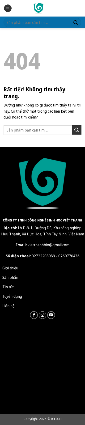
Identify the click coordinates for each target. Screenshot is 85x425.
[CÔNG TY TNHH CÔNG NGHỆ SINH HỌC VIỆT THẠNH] (38, 8)
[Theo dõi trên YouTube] (51, 315)
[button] (8, 8)
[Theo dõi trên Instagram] (43, 315)
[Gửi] (76, 22)
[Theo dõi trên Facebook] (34, 315)
